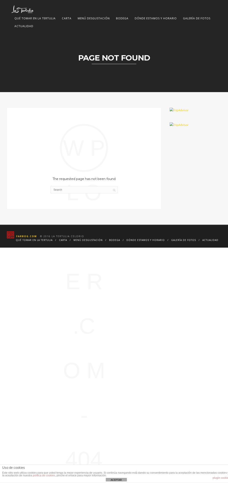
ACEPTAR (116, 480)
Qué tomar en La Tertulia (35, 18)
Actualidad (23, 26)
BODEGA (122, 18)
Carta (66, 18)
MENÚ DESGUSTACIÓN (94, 18)
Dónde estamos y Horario (156, 18)
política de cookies (44, 475)
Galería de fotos (196, 18)
